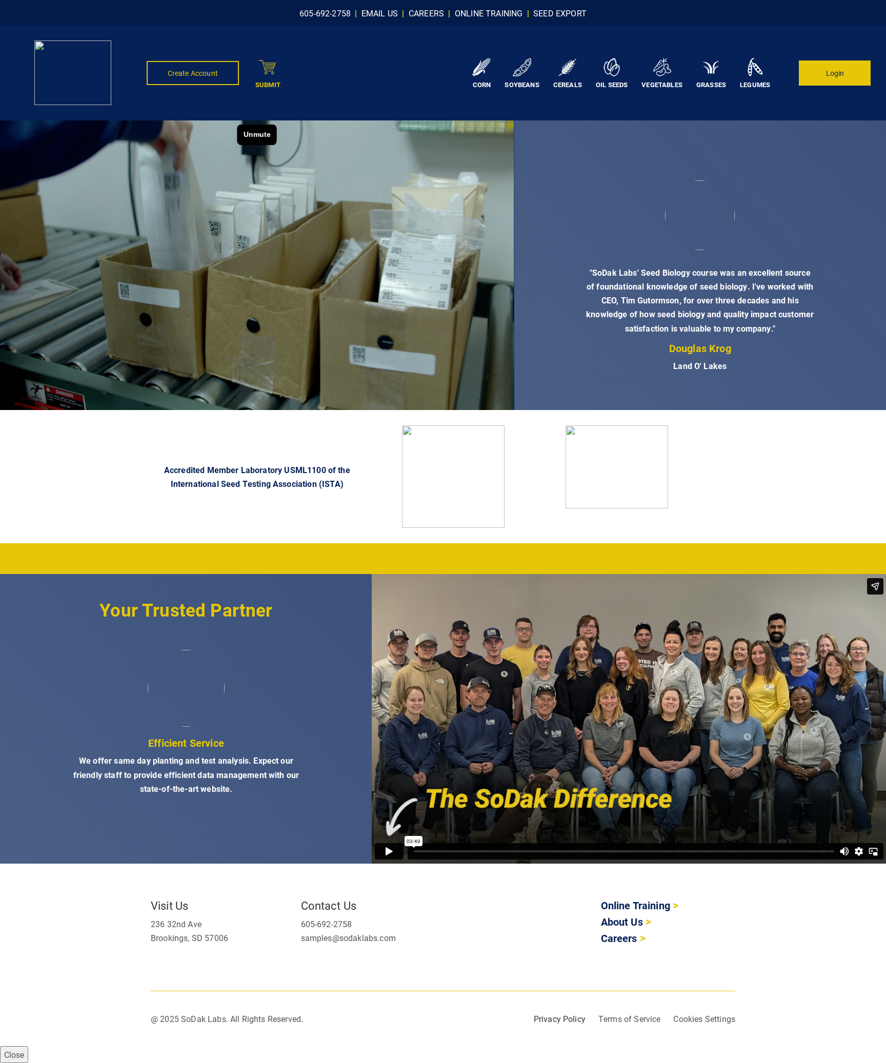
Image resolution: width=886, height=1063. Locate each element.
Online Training (635, 905)
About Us (622, 922)
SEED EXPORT (560, 13)
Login (835, 73)
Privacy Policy (560, 1019)
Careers (620, 938)
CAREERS (426, 13)
